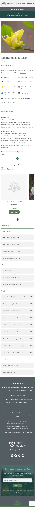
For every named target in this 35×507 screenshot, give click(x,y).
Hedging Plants (24, 402)
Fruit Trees (14, 399)
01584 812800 (23, 422)
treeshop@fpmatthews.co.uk (17, 423)
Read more (23, 73)
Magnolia (5, 61)
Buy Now (14, 212)
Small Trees (17, 406)
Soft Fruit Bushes (11, 402)
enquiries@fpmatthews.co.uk (17, 428)
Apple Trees (6, 387)
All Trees (6, 399)
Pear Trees (16, 390)
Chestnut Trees (26, 390)
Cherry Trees (15, 387)
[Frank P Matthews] (13, 3)
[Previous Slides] (5, 37)
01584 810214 (24, 426)
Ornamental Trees (25, 399)
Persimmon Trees (27, 387)
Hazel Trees (7, 390)
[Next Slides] (30, 37)
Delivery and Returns (17, 450)
